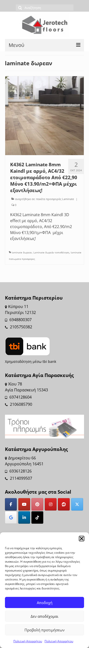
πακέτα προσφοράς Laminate (55, 199)
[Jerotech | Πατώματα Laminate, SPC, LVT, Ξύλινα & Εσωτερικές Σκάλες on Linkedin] (24, 517)
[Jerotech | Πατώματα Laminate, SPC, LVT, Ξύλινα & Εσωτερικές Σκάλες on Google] (11, 517)
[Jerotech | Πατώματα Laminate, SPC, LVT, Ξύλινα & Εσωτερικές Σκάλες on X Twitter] (77, 504)
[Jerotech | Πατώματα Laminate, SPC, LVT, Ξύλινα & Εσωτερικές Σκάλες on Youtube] (24, 504)
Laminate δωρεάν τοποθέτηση (51, 252)
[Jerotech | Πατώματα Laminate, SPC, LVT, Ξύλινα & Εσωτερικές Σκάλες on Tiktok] (37, 517)
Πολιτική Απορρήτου (27, 641)
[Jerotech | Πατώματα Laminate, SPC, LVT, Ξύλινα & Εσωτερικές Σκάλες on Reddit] (64, 504)
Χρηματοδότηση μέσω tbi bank (30, 361)
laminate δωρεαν (22, 252)
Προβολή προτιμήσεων (44, 629)
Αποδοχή (44, 602)
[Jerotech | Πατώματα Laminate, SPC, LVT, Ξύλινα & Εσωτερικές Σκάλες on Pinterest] (37, 504)
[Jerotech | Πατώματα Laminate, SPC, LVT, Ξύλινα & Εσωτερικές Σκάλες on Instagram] (51, 504)
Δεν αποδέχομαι (44, 616)
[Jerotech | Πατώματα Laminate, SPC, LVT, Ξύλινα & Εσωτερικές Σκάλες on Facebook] (11, 504)
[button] (81, 538)
